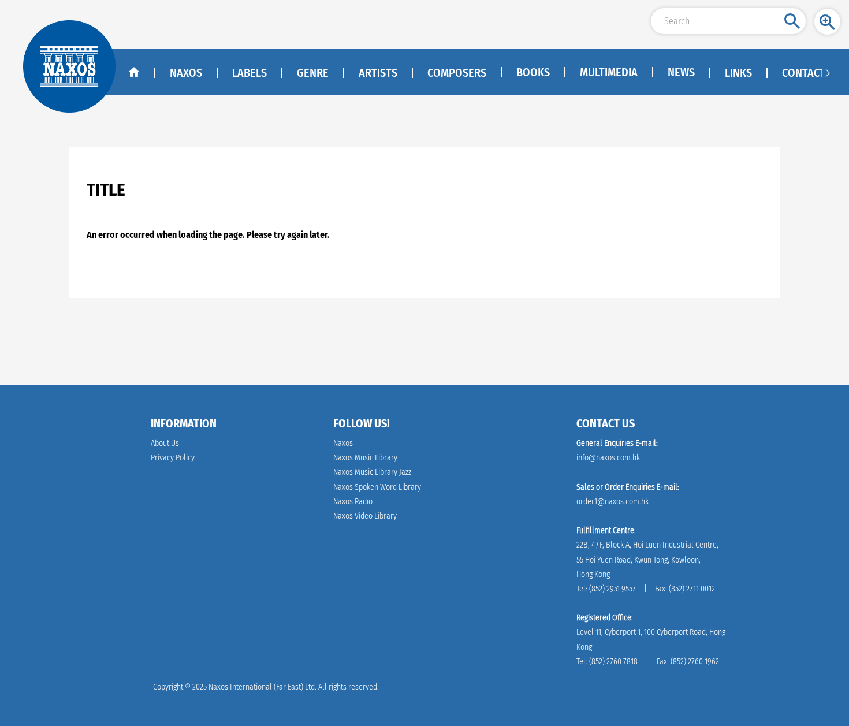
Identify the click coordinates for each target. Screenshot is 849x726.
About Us (165, 443)
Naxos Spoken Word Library (377, 487)
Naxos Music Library (365, 458)
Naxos (186, 73)
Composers (456, 73)
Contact (803, 73)
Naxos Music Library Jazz (372, 472)
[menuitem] (532, 72)
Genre (313, 73)
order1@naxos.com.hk (612, 502)
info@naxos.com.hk (608, 458)
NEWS (681, 72)
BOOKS (533, 72)
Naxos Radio (353, 502)
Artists (378, 73)
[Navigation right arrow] (827, 72)
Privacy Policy (173, 458)
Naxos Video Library (365, 516)
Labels (249, 73)
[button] (827, 22)
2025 (199, 687)
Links (738, 73)
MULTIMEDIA (609, 72)
